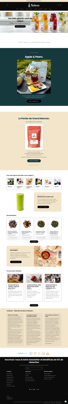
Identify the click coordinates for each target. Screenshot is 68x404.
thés (19, 318)
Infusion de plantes (29, 187)
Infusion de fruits (20, 187)
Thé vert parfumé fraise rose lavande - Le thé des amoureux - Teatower (41, 232)
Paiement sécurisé (28, 377)
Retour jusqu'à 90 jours (29, 378)
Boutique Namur (10, 375)
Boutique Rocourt (10, 378)
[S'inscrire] (42, 368)
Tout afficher (34, 241)
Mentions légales (47, 373)
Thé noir (56, 186)
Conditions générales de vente (50, 375)
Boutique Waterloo (10, 377)
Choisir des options (13, 237)
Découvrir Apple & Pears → (34, 101)
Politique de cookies (48, 378)
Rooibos (47, 186)
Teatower (18, 401)
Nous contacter (9, 382)
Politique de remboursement (39, 401)
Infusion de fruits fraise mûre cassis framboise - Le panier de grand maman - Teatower (13, 232)
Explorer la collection (43, 206)
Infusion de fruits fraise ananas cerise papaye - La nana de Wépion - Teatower (27, 232)
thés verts (15, 335)
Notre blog (9, 384)
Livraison (27, 375)
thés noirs (20, 335)
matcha (19, 337)
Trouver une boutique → (34, 160)
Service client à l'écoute (29, 380)
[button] (8, 5)
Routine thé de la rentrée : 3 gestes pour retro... (13, 286)
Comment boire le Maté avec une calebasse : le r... (51, 286)
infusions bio (10, 337)
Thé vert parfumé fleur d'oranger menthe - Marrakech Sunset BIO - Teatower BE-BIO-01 (54, 232)
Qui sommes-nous (10, 380)
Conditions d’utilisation (57, 401)
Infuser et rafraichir (20, 26)
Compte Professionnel (11, 386)
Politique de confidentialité (49, 377)
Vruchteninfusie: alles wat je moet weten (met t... (34, 286)
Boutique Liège (9, 373)
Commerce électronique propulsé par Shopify (27, 401)
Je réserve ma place (16, 261)
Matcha (38, 186)
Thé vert (10, 186)
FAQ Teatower (28, 373)
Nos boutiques (48, 343)
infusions (9, 319)
